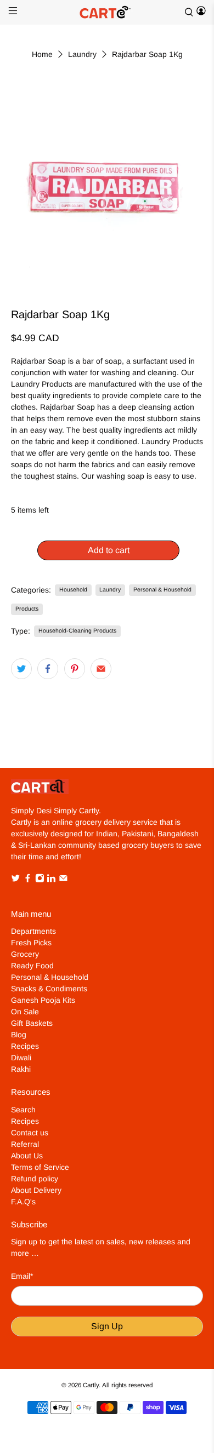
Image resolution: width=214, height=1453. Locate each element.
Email (22, 1276)
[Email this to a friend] (101, 668)
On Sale (25, 1011)
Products (26, 608)
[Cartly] (107, 12)
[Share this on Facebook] (47, 668)
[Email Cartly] (63, 880)
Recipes (25, 1046)
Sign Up (107, 1326)
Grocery (25, 954)
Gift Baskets (32, 1023)
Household (73, 589)
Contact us (29, 1132)
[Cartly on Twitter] (15, 880)
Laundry (82, 54)
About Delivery (36, 1190)
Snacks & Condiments (49, 988)
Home (42, 54)
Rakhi (21, 1069)
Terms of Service (40, 1167)
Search (23, 1109)
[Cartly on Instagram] (39, 880)
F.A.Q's (23, 1201)
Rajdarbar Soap (38, 361)
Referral (25, 1144)
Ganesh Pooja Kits (43, 1000)
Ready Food (32, 965)
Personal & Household (162, 589)
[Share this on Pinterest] (74, 668)
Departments (33, 931)
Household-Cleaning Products (77, 630)
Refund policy (34, 1178)
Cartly (91, 1384)
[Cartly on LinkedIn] (51, 880)
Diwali (21, 1057)
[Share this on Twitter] (21, 668)
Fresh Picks (31, 942)
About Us (27, 1155)
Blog (18, 1034)
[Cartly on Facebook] (27, 880)
